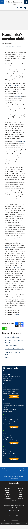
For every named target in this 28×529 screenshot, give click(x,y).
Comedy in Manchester (18, 476)
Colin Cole (22, 141)
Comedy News (7, 488)
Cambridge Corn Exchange (9, 409)
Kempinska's (16, 314)
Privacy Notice (8, 498)
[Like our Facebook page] (14, 7)
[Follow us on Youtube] (22, 7)
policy (18, 523)
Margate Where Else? (8, 438)
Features (20, 492)
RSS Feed (7, 492)
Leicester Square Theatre (9, 391)
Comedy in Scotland (14, 478)
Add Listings (7, 494)
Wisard (7, 357)
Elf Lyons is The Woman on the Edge (11, 376)
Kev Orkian (16, 267)
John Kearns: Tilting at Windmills (14, 349)
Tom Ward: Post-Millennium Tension (12, 420)
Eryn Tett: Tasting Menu (12, 337)
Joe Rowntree (18, 96)
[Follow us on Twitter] (18, 7)
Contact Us (20, 498)
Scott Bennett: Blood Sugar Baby (11, 389)
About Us (20, 496)
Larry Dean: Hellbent (11, 345)
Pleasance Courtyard (8, 378)
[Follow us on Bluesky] (26, 7)
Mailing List (7, 490)
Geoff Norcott (14, 85)
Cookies (7, 496)
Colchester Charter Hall (9, 454)
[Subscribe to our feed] (14, 473)
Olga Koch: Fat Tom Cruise (9, 436)
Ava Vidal (9, 247)
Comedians (20, 488)
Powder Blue (15, 520)
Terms (20, 494)
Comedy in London (8, 476)
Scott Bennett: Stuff (7, 452)
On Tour (20, 490)
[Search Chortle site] (26, 2)
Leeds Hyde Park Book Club (10, 422)
